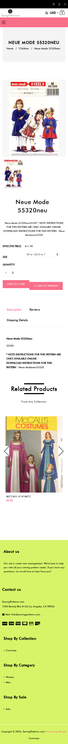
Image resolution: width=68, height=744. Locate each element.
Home (10, 48)
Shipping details (17, 320)
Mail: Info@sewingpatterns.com (22, 614)
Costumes (11, 650)
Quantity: (9, 264)
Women (10, 677)
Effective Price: (12, 246)
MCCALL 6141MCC (18, 496)
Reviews (35, 309)
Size (5, 256)
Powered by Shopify (56, 731)
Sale (8, 709)
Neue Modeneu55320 (31, 367)
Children (24, 48)
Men (8, 682)
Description (14, 309)
